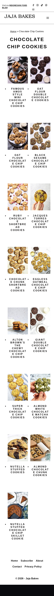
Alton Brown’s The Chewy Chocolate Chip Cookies (17, 348)
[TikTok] (42, 5)
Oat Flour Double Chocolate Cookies (40, 95)
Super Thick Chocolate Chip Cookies (17, 412)
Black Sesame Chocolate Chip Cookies (40, 161)
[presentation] (18, 70)
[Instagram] (37, 5)
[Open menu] (47, 17)
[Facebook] (33, 5)
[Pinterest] (46, 5)
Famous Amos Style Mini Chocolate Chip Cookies (17, 97)
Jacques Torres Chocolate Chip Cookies (40, 221)
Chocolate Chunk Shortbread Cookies (17, 285)
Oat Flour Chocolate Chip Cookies (17, 161)
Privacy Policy (33, 566)
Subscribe (27, 560)
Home (13, 31)
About (39, 560)
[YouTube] (33, 9)
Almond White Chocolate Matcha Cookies (40, 412)
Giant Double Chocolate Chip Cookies (40, 345)
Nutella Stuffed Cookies (17, 469)
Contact (17, 566)
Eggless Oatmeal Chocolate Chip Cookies (40, 285)
